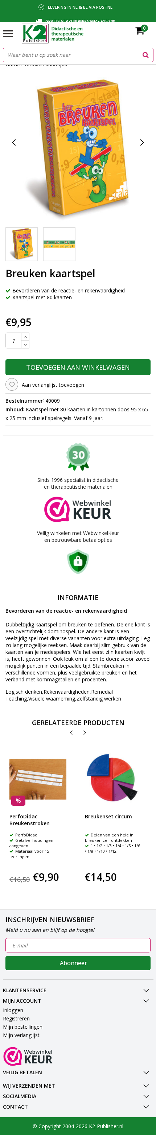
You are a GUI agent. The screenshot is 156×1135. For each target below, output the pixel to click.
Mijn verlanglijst (21, 1035)
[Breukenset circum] (113, 779)
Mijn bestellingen (22, 1026)
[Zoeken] (145, 54)
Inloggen (13, 1010)
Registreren (16, 1018)
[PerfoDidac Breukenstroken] (37, 779)
